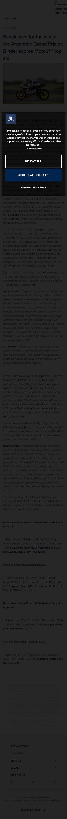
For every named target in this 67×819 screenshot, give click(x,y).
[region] (33, 154)
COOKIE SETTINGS (33, 187)
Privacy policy (31, 149)
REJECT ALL (33, 161)
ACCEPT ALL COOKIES (33, 174)
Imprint (39, 149)
